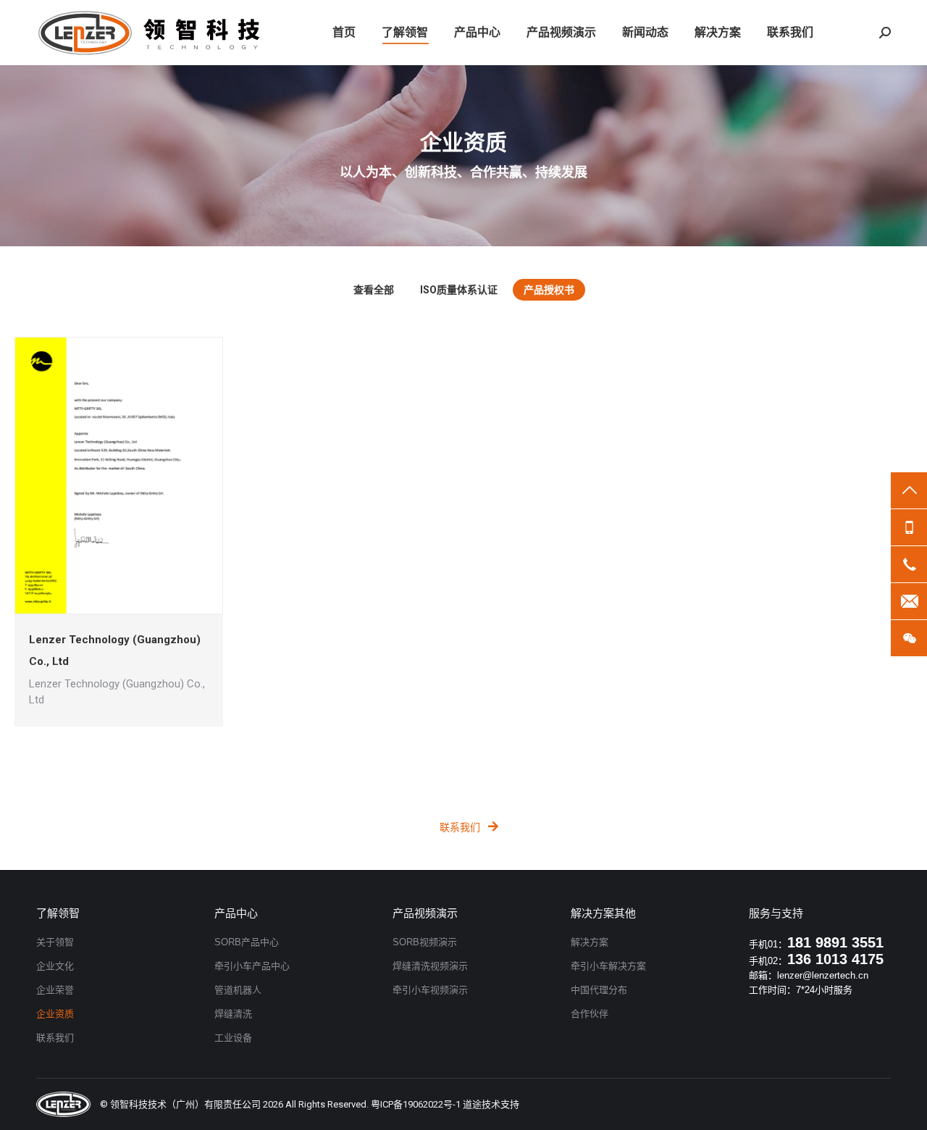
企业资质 (55, 1013)
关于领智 (55, 942)
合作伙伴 (589, 1013)
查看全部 (373, 290)
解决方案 (589, 942)
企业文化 (55, 965)
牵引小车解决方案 (608, 965)
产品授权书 (549, 290)
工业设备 (233, 1037)
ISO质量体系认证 (459, 290)
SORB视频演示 (425, 942)
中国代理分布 (599, 989)
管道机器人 (237, 989)
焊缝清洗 (233, 1013)
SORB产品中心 (246, 942)
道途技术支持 (491, 1104)
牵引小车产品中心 (252, 965)
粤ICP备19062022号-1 (416, 1104)
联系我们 (460, 827)
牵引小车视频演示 (430, 989)
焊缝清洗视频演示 (430, 965)
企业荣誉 (55, 989)
